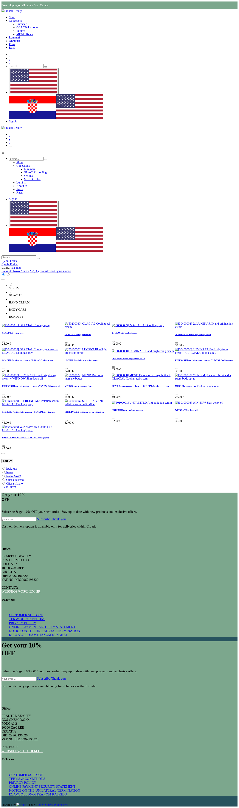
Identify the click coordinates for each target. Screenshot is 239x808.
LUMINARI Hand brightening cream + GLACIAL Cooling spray (204, 360)
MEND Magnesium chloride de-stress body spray (197, 386)
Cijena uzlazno (15, 479)
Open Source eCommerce (53, 804)
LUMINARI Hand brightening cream (128, 358)
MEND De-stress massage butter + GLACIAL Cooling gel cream (140, 386)
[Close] (2, 153)
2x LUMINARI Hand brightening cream (193, 334)
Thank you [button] (58, 519)
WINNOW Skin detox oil (186, 410)
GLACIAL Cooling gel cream (78, 334)
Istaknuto (11, 468)
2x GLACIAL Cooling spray (124, 333)
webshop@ (11, 591)
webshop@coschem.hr (22, 751)
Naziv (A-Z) (13, 476)
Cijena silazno (14, 483)
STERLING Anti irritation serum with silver (84, 412)
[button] (16, 267)
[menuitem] (12, 17)
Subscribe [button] (43, 519)
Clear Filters (8, 486)
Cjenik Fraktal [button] (9, 261)
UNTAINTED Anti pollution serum (127, 410)
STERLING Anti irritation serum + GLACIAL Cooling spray (29, 412)
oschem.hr (30, 591)
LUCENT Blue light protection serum (81, 360)
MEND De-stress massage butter (79, 386)
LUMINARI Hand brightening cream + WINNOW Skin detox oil (31, 386)
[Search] (45, 66)
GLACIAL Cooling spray (13, 333)
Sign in (13, 121)
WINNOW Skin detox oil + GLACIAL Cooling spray (25, 438)
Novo (9, 472)
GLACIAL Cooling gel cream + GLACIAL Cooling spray (27, 360)
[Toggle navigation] (10, 146)
